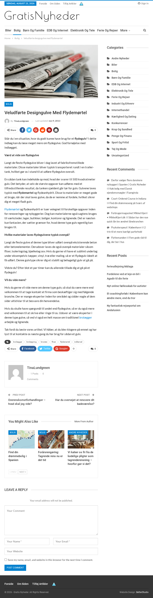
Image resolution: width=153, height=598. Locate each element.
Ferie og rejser (107, 30)
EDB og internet (57, 30)
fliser (54, 342)
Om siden (55, 3)
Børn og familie (33, 30)
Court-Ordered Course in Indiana (128, 198)
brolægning (31, 342)
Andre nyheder (78, 432)
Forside (43, 3)
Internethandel (120, 110)
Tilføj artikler (69, 3)
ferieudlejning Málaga (120, 266)
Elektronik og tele (83, 30)
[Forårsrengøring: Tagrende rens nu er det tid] (51, 439)
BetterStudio (142, 592)
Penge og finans (122, 135)
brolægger (85, 317)
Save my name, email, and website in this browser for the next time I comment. (50, 559)
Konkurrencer (120, 123)
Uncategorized (120, 155)
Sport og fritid (120, 142)
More (123, 30)
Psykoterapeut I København (126, 227)
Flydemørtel (11, 209)
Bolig (17, 30)
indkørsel (78, 342)
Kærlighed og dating (124, 116)
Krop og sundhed (122, 129)
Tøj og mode (119, 148)
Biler (8, 30)
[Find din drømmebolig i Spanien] (21, 439)
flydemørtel (65, 342)
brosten (44, 342)
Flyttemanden (118, 237)
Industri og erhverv (123, 103)
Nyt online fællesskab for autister (126, 285)
